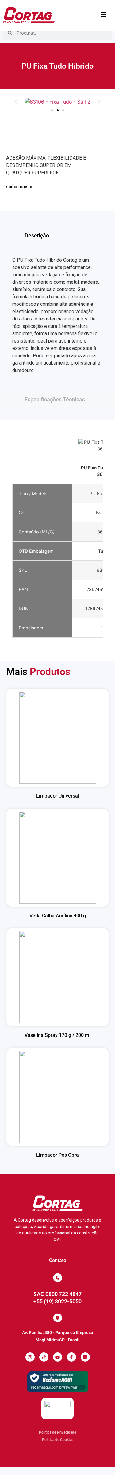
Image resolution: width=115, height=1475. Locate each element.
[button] (16, 102)
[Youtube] (57, 1357)
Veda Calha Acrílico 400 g (57, 916)
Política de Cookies (57, 1440)
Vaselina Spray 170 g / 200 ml (57, 1035)
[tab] (57, 235)
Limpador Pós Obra (57, 1155)
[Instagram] (30, 1357)
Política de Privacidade (57, 1432)
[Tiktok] (43, 1357)
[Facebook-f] (71, 1357)
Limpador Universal (57, 796)
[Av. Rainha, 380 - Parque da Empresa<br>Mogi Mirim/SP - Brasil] (57, 1317)
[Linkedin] (85, 1357)
